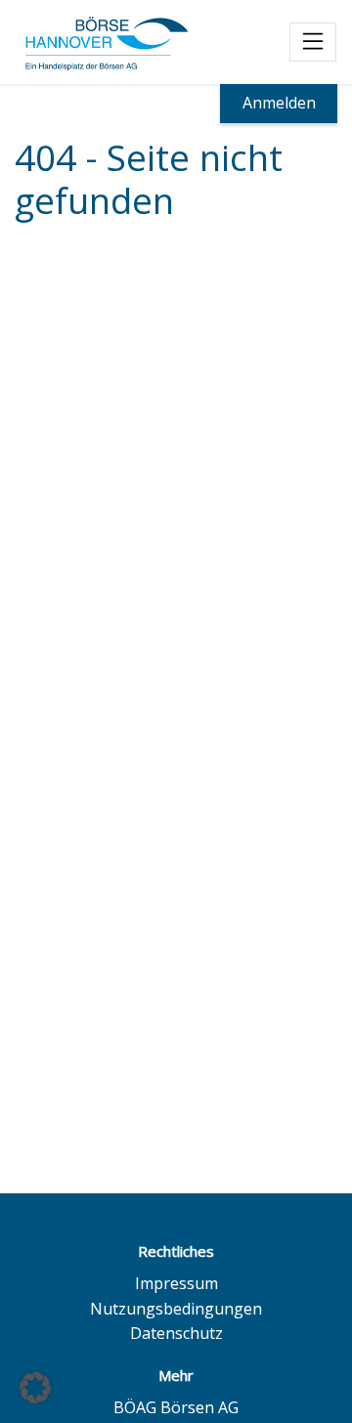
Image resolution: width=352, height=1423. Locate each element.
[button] (35, 1388)
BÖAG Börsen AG (176, 1407)
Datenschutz (176, 1333)
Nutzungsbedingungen (176, 1308)
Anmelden (279, 102)
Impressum (176, 1283)
